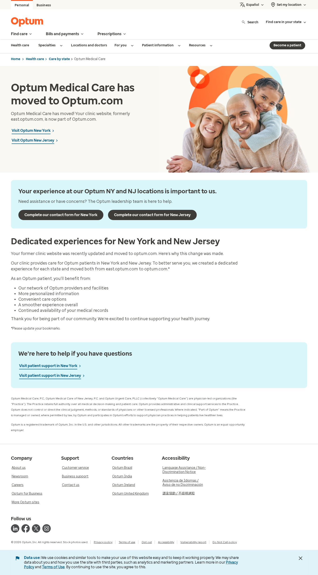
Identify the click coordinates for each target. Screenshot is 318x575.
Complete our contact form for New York (60, 215)
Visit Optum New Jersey (33, 140)
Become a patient (287, 45)
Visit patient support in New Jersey (50, 375)
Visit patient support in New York (48, 366)
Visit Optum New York (31, 130)
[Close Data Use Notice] (300, 558)
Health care (35, 59)
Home (15, 59)
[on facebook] (25, 528)
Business (44, 5)
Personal (22, 5)
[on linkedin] (15, 528)
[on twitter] (36, 528)
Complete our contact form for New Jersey (152, 215)
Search (252, 22)
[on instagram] (46, 528)
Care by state (59, 59)
